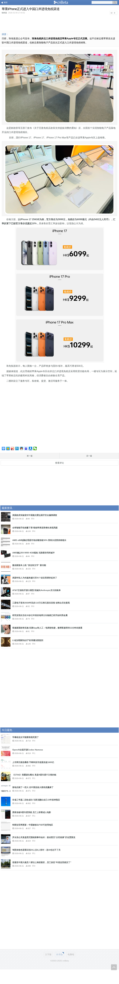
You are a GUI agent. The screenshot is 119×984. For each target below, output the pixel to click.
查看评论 (59, 463)
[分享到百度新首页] (26, 448)
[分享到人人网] (30, 448)
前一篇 (30, 456)
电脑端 (71, 954)
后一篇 (89, 456)
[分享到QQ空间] (8, 448)
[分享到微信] (35, 448)
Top (114, 967)
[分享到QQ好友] (21, 448)
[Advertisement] (59, 22)
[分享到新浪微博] (12, 448)
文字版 (48, 954)
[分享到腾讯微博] (17, 448)
